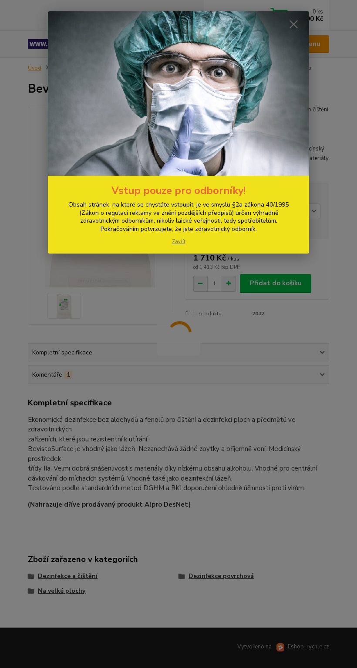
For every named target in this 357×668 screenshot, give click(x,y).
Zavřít (178, 241)
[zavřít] (293, 25)
